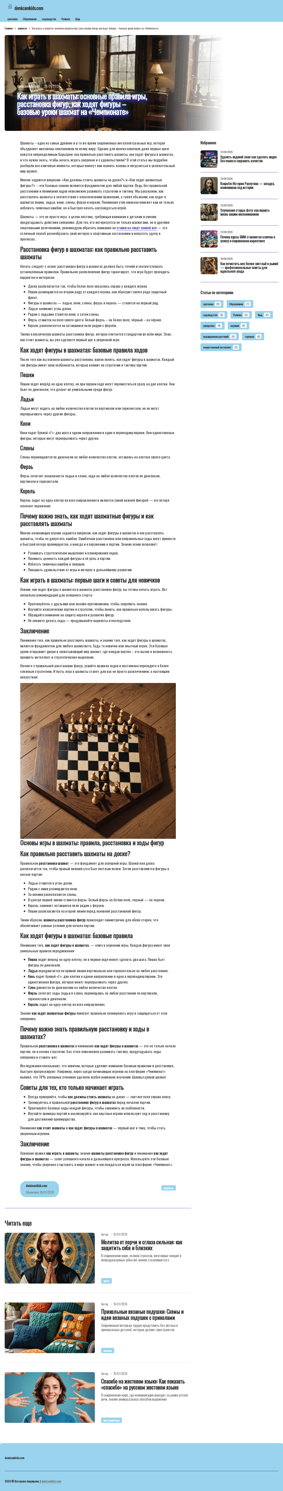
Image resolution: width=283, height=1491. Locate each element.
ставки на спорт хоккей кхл (137, 227)
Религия (65, 19)
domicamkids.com (51, 1481)
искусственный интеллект (220, 347)
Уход (77, 19)
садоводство (49, 19)
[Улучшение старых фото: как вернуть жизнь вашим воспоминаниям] (209, 212)
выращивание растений (219, 336)
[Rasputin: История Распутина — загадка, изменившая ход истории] (209, 185)
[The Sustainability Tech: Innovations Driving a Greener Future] (50, 1258)
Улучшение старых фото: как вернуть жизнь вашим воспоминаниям (245, 212)
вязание (107, 1350)
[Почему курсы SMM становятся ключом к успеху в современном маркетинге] (209, 239)
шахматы (22, 28)
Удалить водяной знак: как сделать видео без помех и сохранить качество (248, 159)
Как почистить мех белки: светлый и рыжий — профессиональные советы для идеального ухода (249, 268)
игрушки (237, 326)
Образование (30, 19)
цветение (12, 19)
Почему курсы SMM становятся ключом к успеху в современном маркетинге (247, 239)
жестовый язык (111, 1420)
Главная (9, 28)
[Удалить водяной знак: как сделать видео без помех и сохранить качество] (209, 158)
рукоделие (211, 326)
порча (106, 1281)
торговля (252, 336)
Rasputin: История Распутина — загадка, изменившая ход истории (247, 186)
